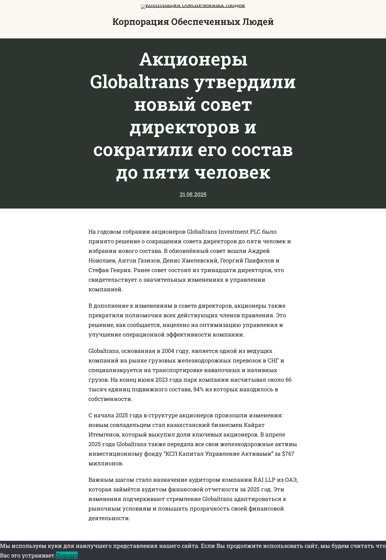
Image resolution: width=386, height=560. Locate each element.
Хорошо (67, 555)
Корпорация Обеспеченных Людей (193, 21)
